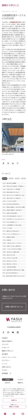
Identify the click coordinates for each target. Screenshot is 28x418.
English (20, 379)
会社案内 (5, 354)
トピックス (5, 344)
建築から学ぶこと (7, 351)
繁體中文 (20, 382)
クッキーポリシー (11, 392)
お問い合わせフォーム (14, 307)
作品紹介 (5, 338)
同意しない (14, 405)
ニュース (4, 363)
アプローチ (5, 347)
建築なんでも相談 (14, 406)
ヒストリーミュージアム (9, 357)
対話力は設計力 (7, 341)
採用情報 (5, 373)
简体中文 (7, 382)
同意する (14, 400)
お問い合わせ (6, 367)
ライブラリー (6, 360)
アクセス (4, 370)
